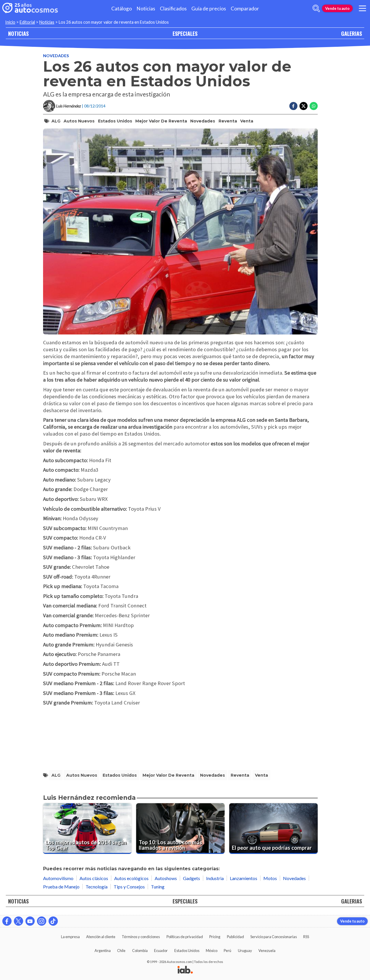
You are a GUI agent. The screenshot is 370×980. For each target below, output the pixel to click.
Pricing (214, 936)
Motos (270, 878)
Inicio (10, 22)
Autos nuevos (79, 121)
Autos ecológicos (131, 878)
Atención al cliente (100, 936)
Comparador (245, 8)
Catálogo (121, 8)
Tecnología (97, 886)
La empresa (70, 936)
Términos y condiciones (141, 936)
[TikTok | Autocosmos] (53, 921)
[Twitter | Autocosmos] (18, 921)
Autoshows (166, 878)
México (211, 950)
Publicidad (235, 936)
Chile (121, 950)
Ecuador (161, 950)
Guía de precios (208, 8)
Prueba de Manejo (61, 886)
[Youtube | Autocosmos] (30, 921)
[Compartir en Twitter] (303, 106)
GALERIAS (351, 33)
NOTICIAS (18, 33)
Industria (215, 878)
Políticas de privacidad (184, 936)
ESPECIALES (185, 33)
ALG (55, 121)
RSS (306, 936)
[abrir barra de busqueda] (316, 8)
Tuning (157, 886)
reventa (228, 121)
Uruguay (245, 950)
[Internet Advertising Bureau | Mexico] (185, 970)
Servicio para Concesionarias (273, 936)
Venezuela (266, 950)
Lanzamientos (243, 878)
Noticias (145, 8)
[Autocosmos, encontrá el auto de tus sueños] (30, 8)
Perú (227, 950)
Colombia (140, 950)
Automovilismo (58, 878)
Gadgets (191, 878)
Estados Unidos (115, 121)
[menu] (362, 8)
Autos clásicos (93, 878)
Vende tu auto (337, 8)
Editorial (27, 22)
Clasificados (173, 8)
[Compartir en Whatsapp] (314, 106)
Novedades (56, 55)
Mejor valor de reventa (161, 121)
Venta (246, 121)
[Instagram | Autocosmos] (41, 921)
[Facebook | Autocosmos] (7, 921)
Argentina (103, 950)
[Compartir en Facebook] (293, 106)
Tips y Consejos (129, 886)
